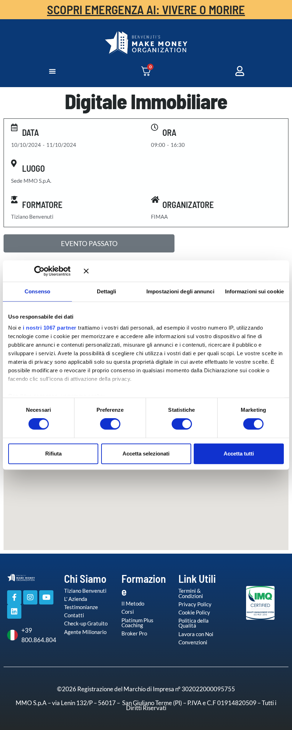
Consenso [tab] (37, 291)
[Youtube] (46, 597)
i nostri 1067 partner (50, 328)
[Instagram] (30, 597)
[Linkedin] (14, 611)
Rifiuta (53, 454)
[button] (52, 71)
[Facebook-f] (14, 597)
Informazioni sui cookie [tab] (254, 291)
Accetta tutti (239, 454)
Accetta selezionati (146, 454)
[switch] (103, 424)
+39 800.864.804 (37, 635)
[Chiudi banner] (184, 270)
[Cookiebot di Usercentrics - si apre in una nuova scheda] (50, 271)
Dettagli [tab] (106, 291)
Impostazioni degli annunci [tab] (180, 291)
